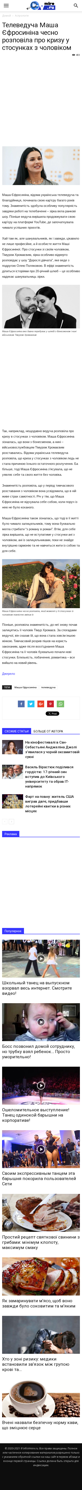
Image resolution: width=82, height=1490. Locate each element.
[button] (76, 5)
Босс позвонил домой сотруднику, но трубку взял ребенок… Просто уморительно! (38, 1051)
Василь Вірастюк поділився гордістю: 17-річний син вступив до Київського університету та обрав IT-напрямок (49, 776)
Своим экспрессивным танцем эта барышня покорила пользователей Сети (39, 1178)
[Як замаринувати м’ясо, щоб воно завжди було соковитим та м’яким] (41, 1276)
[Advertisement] (41, 101)
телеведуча (48, 687)
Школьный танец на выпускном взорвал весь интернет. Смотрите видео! (37, 988)
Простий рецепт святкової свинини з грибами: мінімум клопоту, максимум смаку (41, 1242)
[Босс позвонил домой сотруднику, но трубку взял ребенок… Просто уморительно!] (41, 1022)
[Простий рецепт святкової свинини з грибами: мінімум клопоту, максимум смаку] (41, 1213)
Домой (6, 15)
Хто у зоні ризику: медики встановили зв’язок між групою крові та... (35, 1364)
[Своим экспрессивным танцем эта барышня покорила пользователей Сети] (41, 1149)
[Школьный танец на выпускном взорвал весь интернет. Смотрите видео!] (41, 959)
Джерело (8, 673)
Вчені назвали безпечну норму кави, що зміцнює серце (40, 1425)
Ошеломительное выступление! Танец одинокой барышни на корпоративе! (35, 1115)
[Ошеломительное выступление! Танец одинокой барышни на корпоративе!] (41, 1086)
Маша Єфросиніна (26, 687)
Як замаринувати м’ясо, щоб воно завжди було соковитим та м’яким (38, 1303)
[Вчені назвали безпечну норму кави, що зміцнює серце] (41, 1398)
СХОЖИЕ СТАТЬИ (17, 731)
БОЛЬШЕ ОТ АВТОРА (48, 731)
